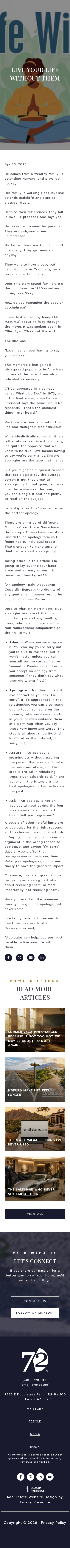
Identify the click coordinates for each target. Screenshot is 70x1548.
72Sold (35, 1421)
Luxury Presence (35, 1502)
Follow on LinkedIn (35, 1313)
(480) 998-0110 (35, 1380)
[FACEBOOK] (20, 1477)
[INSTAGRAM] (30, 1477)
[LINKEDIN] (40, 1477)
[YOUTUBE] (50, 1477)
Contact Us (35, 1301)
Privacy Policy (53, 1522)
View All (35, 1214)
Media (35, 1434)
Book (35, 1447)
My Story (35, 1409)
